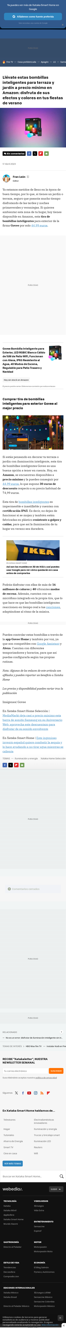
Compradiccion (11, 1276)
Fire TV (9, 61)
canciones (53, 607)
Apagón (45, 61)
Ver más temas (12, 1163)
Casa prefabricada (27, 61)
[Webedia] (12, 1191)
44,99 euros (39, 225)
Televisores (10, 1119)
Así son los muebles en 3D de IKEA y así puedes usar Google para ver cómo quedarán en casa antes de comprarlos (32, 570)
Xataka (7, 1205)
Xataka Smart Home (14, 1219)
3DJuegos (39, 1205)
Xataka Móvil (10, 1210)
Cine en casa (10, 1153)
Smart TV (8, 1147)
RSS (42, 1092)
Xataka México (11, 1292)
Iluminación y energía (26, 758)
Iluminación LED (42, 1141)
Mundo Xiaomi (11, 1223)
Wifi (36, 1153)
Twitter (35, 153)
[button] (21, 177)
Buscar (62, 1176)
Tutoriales (9, 1135)
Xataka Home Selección (53, 758)
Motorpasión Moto (43, 1251)
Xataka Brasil (10, 1297)
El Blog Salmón (41, 1267)
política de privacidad (46, 1077)
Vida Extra (39, 1210)
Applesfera (9, 1214)
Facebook (29, 153)
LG (54, 61)
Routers (38, 1147)
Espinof (37, 1230)
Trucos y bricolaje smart (47, 1135)
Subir (54, 1189)
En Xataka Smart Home (16, 563)
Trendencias (10, 1267)
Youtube (29, 1092)
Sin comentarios (15, 153)
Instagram (35, 1092)
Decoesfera (9, 1271)
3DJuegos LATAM (42, 1292)
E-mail (46, 153)
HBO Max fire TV (34, 1046)
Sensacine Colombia (44, 1301)
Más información (50, 1324)
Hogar (7, 1129)
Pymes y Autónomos (44, 1271)
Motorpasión (40, 1246)
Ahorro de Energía (13, 1141)
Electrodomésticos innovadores (44, 1121)
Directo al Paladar (12, 1246)
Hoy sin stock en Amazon (16, 379)
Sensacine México (43, 1297)
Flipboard (40, 153)
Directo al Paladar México (16, 1305)
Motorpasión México (44, 1305)
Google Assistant (48, 643)
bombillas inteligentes (34, 502)
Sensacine (39, 1226)
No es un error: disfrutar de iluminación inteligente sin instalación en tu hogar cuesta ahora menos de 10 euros (34, 1037)
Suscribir (56, 1070)
